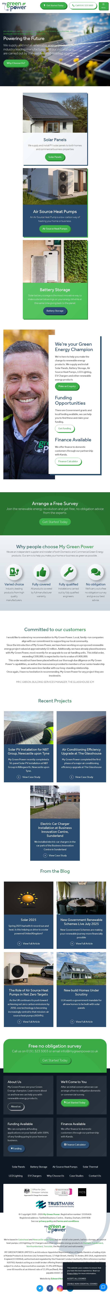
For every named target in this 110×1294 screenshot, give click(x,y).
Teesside (48, 1246)
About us (16, 1106)
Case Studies (76, 1175)
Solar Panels (54, 156)
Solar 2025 (28, 920)
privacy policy (46, 1221)
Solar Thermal (90, 1166)
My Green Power (51, 1214)
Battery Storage (55, 310)
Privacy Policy (72, 1273)
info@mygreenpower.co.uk (79, 1051)
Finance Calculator (68, 461)
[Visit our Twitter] (39, 1288)
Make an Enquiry (67, 386)
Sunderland (97, 1243)
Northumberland (35, 1246)
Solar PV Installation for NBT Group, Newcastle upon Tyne (28, 751)
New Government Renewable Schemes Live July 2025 (81, 922)
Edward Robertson (60, 1278)
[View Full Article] (28, 898)
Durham (87, 1243)
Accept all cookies (76, 1278)
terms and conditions (68, 1221)
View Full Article (31, 943)
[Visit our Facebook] (50, 1288)
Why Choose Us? (16, 63)
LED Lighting (16, 1175)
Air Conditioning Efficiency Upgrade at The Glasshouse (81, 751)
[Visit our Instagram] (60, 1288)
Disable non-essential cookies (82, 1284)
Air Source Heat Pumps (55, 228)
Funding (17, 1148)
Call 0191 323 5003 (84, 5)
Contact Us (95, 1175)
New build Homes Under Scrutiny (81, 992)
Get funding (64, 428)
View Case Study (31, 777)
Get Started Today (54, 5)
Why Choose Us (55, 1175)
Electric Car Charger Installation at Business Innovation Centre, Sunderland (55, 830)
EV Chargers (34, 1175)
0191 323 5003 (37, 1051)
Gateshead (23, 1239)
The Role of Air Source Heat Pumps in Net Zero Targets (28, 992)
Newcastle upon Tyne (43, 1239)
